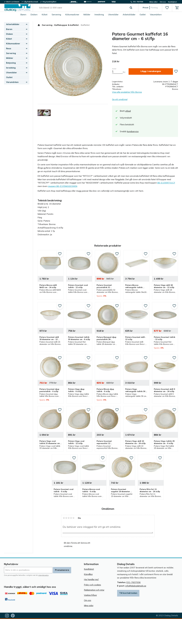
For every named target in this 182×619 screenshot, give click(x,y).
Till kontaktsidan (128, 593)
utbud (128, 111)
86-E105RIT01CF (166, 182)
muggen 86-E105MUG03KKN (62, 186)
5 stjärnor (73, 518)
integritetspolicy (43, 575)
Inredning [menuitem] (99, 14)
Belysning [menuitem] (11, 63)
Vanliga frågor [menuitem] (90, 595)
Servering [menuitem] (56, 14)
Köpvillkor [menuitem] (88, 574)
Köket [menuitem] (44, 14)
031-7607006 (133, 582)
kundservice (133, 131)
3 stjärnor (68, 518)
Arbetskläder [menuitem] (129, 14)
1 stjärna (64, 518)
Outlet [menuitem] (143, 14)
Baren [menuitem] (23, 14)
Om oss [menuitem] (163, 2)
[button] (167, 8)
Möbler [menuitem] (86, 14)
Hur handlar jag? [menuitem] (91, 579)
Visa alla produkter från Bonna (127, 92)
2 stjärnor (66, 518)
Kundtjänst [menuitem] (172, 2)
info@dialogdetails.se (135, 585)
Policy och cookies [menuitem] (92, 584)
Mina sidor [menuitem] (153, 2)
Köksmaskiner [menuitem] (72, 14)
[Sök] (131, 8)
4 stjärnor (71, 518)
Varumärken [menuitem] (156, 14)
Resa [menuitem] (8, 48)
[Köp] (151, 71)
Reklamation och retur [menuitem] (94, 590)
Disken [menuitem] (34, 14)
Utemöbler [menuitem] (113, 14)
